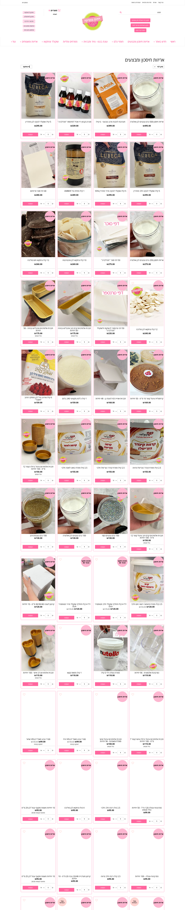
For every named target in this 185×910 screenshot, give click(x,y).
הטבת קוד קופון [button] (140, 30)
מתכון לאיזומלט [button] (29, 17)
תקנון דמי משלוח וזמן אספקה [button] (140, 20)
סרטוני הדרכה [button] (28, 21)
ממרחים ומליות (70, 41)
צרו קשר (160, 2)
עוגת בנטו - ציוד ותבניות (95, 41)
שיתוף (25, 66)
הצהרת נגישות (136, 2)
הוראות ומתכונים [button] (29, 26)
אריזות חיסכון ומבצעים (138, 41)
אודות (154, 2)
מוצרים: (53, 10)
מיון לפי (160, 66)
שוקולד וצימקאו (51, 41)
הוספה (139, 134)
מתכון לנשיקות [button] (29, 12)
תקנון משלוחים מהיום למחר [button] (140, 25)
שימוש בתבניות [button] (29, 30)
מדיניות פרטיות (146, 2)
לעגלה (55, 14)
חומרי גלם (118, 41)
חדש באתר (160, 41)
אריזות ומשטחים (29, 41)
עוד (14, 41)
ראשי (173, 41)
